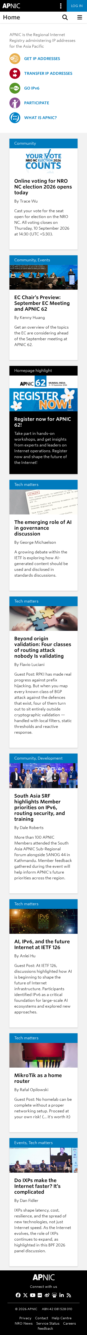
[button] (64, 17)
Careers (69, 1323)
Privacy (25, 1318)
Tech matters (26, 484)
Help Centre (62, 1318)
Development (50, 758)
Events (44, 260)
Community (25, 143)
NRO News (24, 1323)
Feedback (45, 1328)
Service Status (47, 1323)
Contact (41, 1318)
